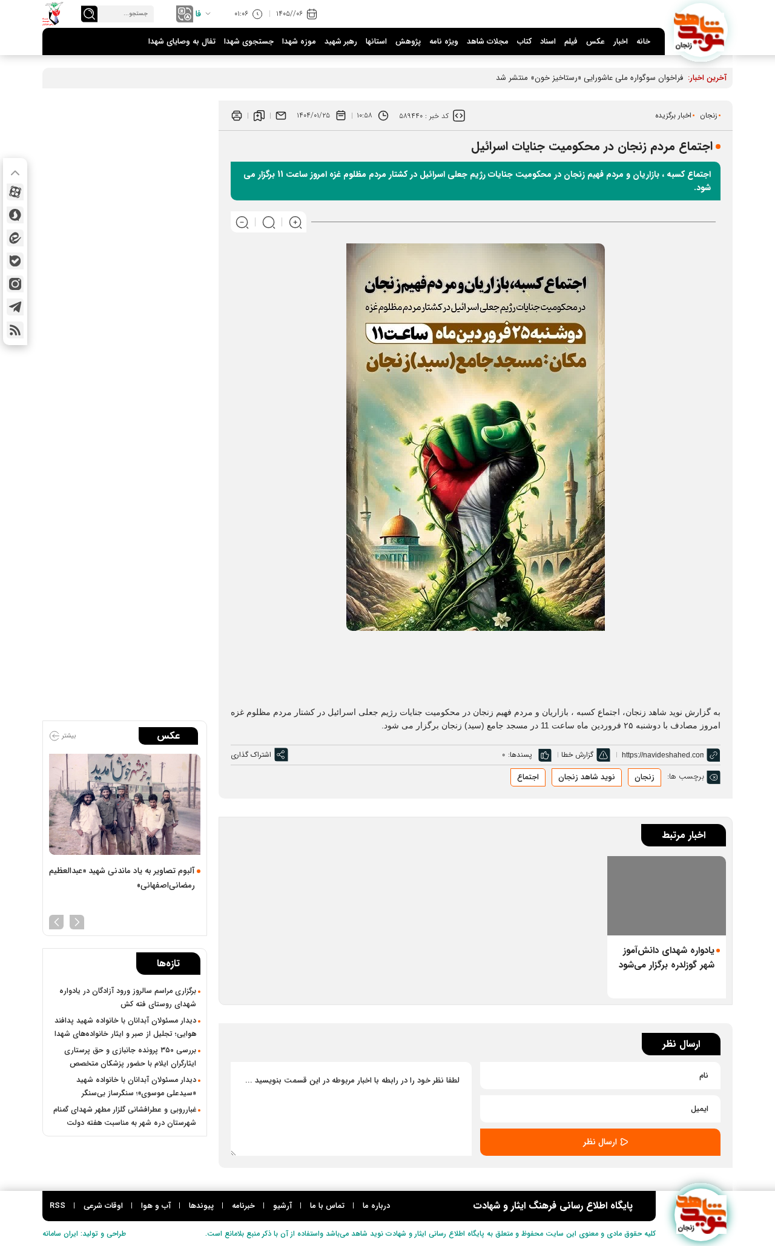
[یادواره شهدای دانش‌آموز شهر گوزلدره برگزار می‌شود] (666, 895)
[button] (77, 920)
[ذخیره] (259, 115)
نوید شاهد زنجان (586, 777)
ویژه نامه (443, 41)
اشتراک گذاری (251, 754)
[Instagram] (15, 283)
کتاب (524, 41)
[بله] (15, 260)
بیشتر (68, 736)
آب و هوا (156, 1205)
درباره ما (376, 1205)
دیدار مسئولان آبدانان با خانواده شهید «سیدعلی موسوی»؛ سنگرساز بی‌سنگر (136, 1086)
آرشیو (282, 1205)
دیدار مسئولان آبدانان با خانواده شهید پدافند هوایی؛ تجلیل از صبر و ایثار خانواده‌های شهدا (125, 1027)
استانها (376, 41)
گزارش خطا (577, 754)
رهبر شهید (341, 41)
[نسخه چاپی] (237, 115)
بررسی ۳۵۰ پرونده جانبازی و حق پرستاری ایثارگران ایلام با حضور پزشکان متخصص (130, 1057)
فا (198, 14)
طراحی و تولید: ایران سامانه (84, 1233)
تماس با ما (327, 1205)
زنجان (708, 115)
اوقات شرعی (103, 1205)
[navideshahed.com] (701, 30)
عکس (595, 41)
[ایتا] (15, 237)
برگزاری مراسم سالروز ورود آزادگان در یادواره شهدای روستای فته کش (127, 997)
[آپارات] (15, 191)
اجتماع (528, 777)
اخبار (620, 41)
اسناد (548, 41)
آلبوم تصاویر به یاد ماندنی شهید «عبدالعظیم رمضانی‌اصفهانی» (122, 878)
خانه (643, 41)
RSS (57, 1205)
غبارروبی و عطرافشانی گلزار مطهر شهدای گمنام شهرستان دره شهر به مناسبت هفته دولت (124, 1116)
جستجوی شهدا (249, 41)
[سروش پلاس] (15, 214)
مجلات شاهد (488, 41)
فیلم (571, 41)
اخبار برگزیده (673, 115)
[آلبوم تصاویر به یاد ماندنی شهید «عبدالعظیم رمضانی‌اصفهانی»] (124, 804)
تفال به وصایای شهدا (182, 41)
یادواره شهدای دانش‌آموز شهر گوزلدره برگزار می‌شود (666, 957)
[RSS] (15, 329)
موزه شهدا (299, 41)
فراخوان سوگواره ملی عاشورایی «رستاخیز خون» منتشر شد (589, 77)
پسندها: (520, 754)
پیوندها (201, 1205)
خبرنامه (243, 1205)
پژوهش (408, 41)
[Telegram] (15, 306)
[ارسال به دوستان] (281, 115)
